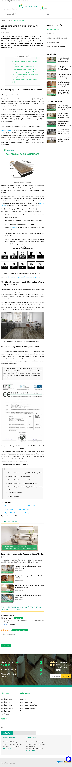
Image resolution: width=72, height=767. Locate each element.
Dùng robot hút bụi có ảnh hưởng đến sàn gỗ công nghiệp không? (29, 586)
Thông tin (51, 34)
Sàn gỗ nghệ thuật (6, 705)
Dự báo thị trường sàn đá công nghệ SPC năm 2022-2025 (64, 131)
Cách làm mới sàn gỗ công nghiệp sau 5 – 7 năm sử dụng (29, 567)
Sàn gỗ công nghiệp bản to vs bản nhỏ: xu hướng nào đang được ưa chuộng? (64, 59)
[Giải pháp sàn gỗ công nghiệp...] (7, 598)
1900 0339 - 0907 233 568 (12, 746)
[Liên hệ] (68, 759)
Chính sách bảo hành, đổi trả (28, 705)
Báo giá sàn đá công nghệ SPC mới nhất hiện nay (64, 139)
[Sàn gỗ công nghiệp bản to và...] (7, 579)
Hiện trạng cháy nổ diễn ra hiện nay (24, 66)
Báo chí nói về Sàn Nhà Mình (56, 46)
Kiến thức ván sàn (53, 29)
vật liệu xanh (13, 227)
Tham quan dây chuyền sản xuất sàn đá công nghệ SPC (64, 107)
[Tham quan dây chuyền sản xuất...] (51, 107)
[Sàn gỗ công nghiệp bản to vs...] (51, 60)
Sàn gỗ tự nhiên (5, 702)
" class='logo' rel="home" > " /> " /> (24, 9)
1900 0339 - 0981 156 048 (35, 748)
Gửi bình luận (6, 646)
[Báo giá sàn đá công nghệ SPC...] (51, 140)
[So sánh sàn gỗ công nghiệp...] (19, 538)
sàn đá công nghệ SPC (11, 516)
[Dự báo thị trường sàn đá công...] (51, 132)
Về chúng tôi (23, 699)
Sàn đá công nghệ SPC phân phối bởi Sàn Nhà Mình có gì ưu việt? (64, 123)
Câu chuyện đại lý (53, 42)
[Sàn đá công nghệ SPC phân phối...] (51, 124)
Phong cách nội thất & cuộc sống (58, 38)
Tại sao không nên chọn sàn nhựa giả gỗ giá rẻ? (18, 513)
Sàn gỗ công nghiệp (6, 699)
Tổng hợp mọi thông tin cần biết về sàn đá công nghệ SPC (23, 277)
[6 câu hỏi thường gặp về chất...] (51, 116)
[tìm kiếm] (14, 14)
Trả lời (5, 624)
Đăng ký (66, 676)
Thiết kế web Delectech (8, 763)
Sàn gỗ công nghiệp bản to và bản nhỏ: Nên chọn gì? (29, 576)
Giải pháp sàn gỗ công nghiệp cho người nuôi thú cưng (28, 596)
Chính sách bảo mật (26, 702)
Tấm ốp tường (5, 714)
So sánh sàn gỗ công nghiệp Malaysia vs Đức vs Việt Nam (22, 554)
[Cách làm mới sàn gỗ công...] (7, 569)
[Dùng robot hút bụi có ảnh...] (7, 588)
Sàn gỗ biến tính (5, 711)
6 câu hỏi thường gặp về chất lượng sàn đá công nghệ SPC (63, 115)
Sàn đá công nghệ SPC (7, 130)
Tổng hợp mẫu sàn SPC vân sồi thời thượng (17, 509)
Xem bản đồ (7, 749)
